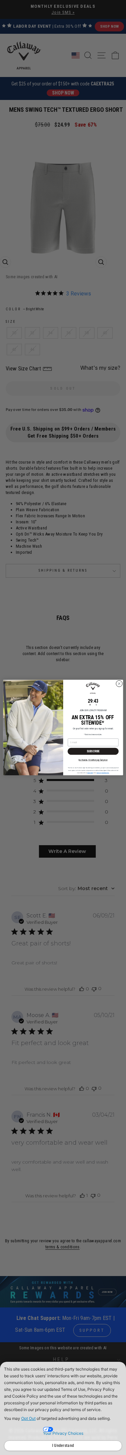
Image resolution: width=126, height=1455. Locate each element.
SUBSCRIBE (92, 751)
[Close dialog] (119, 683)
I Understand (63, 1445)
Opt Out (28, 1418)
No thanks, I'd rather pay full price (93, 759)
